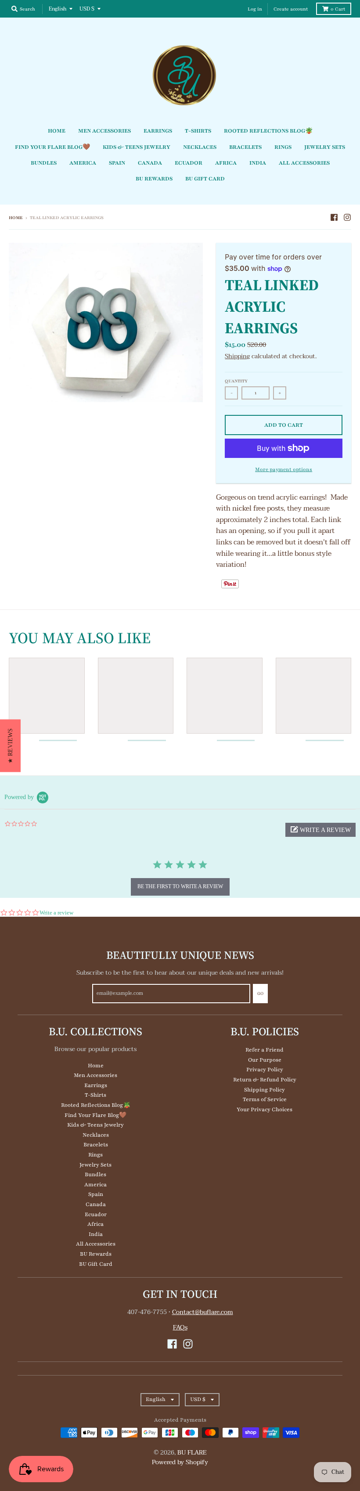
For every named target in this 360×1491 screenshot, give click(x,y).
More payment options (283, 469)
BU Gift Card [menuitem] (205, 178)
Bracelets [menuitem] (245, 147)
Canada (96, 1204)
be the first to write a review (180, 886)
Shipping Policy (264, 1089)
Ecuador (96, 1214)
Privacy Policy (264, 1069)
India (96, 1234)
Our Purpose (264, 1059)
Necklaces (96, 1134)
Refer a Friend (264, 1049)
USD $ (86, 8)
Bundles (95, 1174)
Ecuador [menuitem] (188, 162)
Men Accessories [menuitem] (104, 130)
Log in (255, 9)
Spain (95, 1194)
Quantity (236, 381)
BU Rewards (96, 1253)
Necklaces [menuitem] (199, 147)
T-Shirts (95, 1094)
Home (16, 217)
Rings (95, 1154)
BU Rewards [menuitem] (154, 178)
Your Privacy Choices (264, 1109)
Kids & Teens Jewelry (95, 1124)
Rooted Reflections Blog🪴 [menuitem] (268, 130)
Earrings (95, 1085)
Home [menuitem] (56, 130)
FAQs (180, 1327)
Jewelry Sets (95, 1164)
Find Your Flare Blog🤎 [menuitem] (52, 147)
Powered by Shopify (180, 1462)
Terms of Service (265, 1099)
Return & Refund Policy (264, 1079)
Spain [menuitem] (117, 162)
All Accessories (95, 1243)
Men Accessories (95, 1075)
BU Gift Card (95, 1264)
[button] (320, 830)
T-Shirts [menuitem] (198, 130)
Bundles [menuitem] (44, 162)
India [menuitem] (257, 162)
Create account (291, 9)
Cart (338, 9)
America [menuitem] (82, 162)
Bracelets (95, 1144)
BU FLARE (192, 1453)
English (57, 8)
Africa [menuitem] (226, 162)
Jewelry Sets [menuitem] (324, 147)
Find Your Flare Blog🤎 (95, 1115)
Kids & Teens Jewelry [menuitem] (136, 147)
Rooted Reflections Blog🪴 (95, 1105)
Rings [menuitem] (283, 147)
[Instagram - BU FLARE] (347, 217)
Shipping (237, 356)
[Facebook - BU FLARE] (334, 217)
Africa (95, 1224)
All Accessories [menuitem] (304, 162)
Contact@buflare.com (202, 1312)
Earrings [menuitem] (158, 130)
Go (260, 993)
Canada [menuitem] (150, 162)
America (95, 1184)
